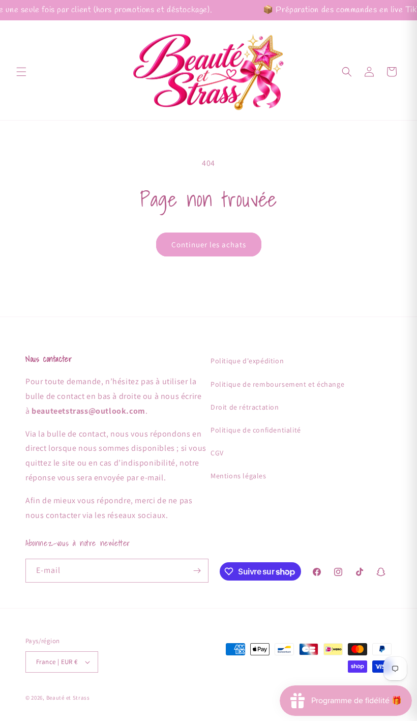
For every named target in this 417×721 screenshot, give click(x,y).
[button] (21, 72)
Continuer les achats (208, 244)
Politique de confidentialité (256, 430)
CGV (217, 452)
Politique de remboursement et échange (277, 384)
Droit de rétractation (245, 407)
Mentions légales (238, 475)
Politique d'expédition (247, 360)
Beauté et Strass (68, 697)
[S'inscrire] (197, 571)
